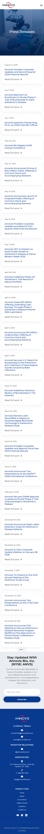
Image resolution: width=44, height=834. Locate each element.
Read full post (13, 79)
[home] (8, 5)
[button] (41, 5)
